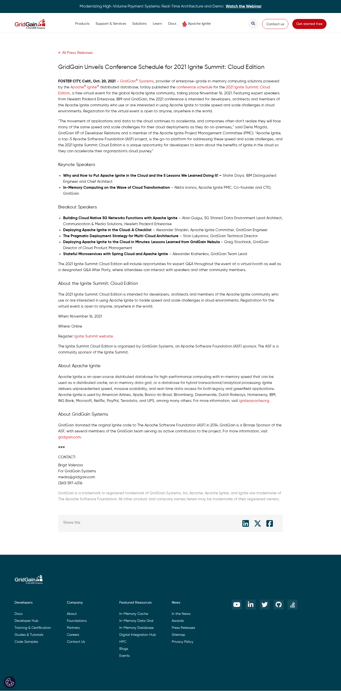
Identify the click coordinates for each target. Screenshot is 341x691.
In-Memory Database (136, 628)
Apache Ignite (199, 23)
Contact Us (76, 642)
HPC (122, 642)
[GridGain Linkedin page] (251, 605)
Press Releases (183, 628)
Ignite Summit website (93, 336)
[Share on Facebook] (269, 523)
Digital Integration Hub (137, 635)
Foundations (77, 621)
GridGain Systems (137, 81)
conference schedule (194, 87)
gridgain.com (69, 437)
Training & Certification (32, 628)
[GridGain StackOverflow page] (293, 605)
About (72, 614)
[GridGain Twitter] (265, 605)
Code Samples (26, 642)
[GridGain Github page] (279, 605)
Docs (172, 23)
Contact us (275, 24)
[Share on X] (257, 523)
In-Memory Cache (133, 614)
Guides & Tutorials (28, 635)
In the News (181, 614)
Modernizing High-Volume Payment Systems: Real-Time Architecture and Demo (171, 6)
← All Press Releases (75, 53)
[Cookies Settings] (9, 682)
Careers (73, 635)
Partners (73, 628)
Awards (178, 621)
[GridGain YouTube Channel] (237, 605)
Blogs (123, 649)
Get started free (309, 24)
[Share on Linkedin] (245, 523)
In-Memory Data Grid (136, 621)
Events (124, 656)
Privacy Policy (182, 642)
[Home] (34, 24)
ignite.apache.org (254, 401)
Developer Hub (26, 621)
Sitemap (178, 635)
